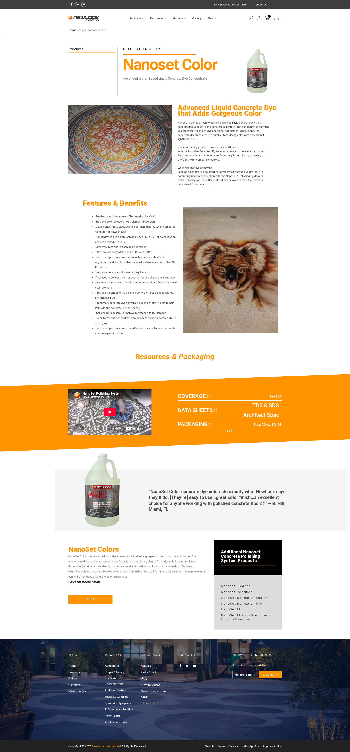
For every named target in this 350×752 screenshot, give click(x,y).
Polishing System (115, 690)
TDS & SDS (265, 405)
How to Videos (150, 684)
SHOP (230, 431)
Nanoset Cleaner (235, 586)
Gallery (196, 18)
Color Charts (149, 672)
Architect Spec (261, 415)
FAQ (144, 678)
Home (72, 30)
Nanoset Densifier (236, 592)
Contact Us (260, 4)
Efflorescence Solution (119, 709)
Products (135, 18)
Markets (177, 18)
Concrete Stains (115, 683)
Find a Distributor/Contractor (231, 4)
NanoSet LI (230, 609)
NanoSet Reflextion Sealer (244, 597)
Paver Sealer (112, 715)
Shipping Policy (272, 746)
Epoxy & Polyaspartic (118, 703)
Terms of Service (227, 746)
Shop (211, 18)
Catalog (146, 665)
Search (209, 746)
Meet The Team (78, 691)
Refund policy (250, 746)
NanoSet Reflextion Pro (241, 603)
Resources (157, 18)
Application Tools (116, 722)
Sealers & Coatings (116, 696)
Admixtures (112, 665)
